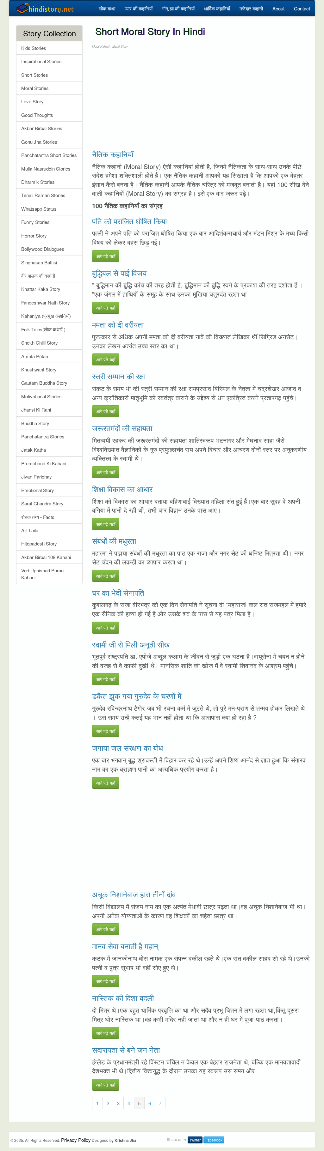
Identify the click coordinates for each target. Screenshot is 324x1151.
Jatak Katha (33, 449)
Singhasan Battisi (39, 262)
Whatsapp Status (39, 208)
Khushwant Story (39, 369)
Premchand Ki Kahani (43, 463)
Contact (302, 8)
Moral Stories (35, 88)
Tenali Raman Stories (43, 195)
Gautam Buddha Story (44, 382)
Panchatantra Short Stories (49, 155)
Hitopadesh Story (39, 543)
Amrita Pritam (35, 356)
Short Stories (34, 74)
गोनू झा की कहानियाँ (178, 8)
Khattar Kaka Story (40, 289)
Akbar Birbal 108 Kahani (46, 557)
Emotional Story (37, 490)
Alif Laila (29, 530)
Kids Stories (33, 48)
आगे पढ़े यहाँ (105, 256)
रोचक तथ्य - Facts (37, 517)
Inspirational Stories (41, 61)
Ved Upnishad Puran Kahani (42, 573)
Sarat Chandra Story (42, 503)
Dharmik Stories (38, 181)
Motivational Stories (41, 396)
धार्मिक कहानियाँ (217, 8)
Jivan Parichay (36, 476)
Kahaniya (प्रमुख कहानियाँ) (46, 315)
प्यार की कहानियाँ (139, 8)
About (278, 8)
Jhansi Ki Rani (36, 409)
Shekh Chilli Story (39, 342)
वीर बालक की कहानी (38, 275)
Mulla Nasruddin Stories (46, 168)
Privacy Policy (76, 1139)
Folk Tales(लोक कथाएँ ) (43, 329)
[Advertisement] (201, 99)
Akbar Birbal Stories (41, 128)
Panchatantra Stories (43, 436)
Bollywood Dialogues (42, 248)
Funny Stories (35, 222)
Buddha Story (35, 423)
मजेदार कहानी (251, 8)
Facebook (213, 1139)
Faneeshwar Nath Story (45, 302)
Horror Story (34, 235)
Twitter (195, 1139)
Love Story (32, 101)
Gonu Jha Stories (39, 141)
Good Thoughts (37, 114)
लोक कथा (107, 8)
